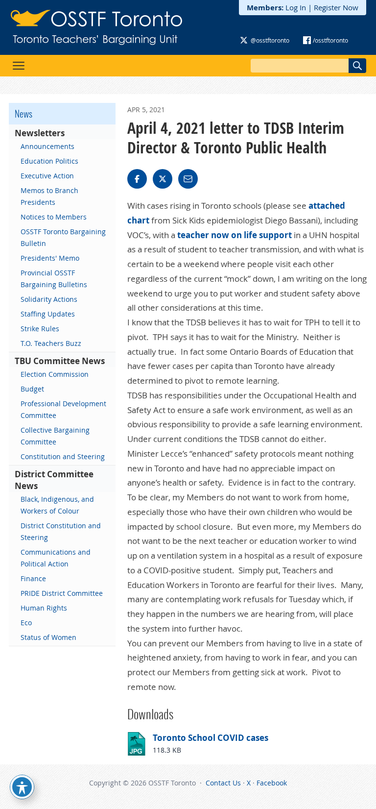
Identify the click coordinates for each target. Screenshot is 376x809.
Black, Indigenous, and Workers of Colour (57, 504)
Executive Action (47, 175)
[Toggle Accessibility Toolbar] (22, 787)
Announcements (47, 146)
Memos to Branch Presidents (49, 196)
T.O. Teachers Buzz (51, 343)
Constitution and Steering (63, 456)
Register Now (336, 7)
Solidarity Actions (49, 299)
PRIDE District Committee (62, 593)
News (23, 113)
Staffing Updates (48, 314)
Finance (33, 578)
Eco (26, 622)
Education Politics (49, 161)
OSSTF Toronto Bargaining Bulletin (63, 237)
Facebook (272, 782)
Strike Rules (40, 328)
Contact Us (223, 782)
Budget (32, 388)
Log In (295, 7)
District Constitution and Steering (61, 531)
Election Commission (55, 374)
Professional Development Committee (63, 409)
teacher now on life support (234, 235)
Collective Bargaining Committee (55, 435)
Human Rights (44, 608)
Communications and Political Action (56, 557)
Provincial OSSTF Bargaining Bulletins (54, 278)
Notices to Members (54, 216)
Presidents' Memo (50, 258)
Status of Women (48, 637)
